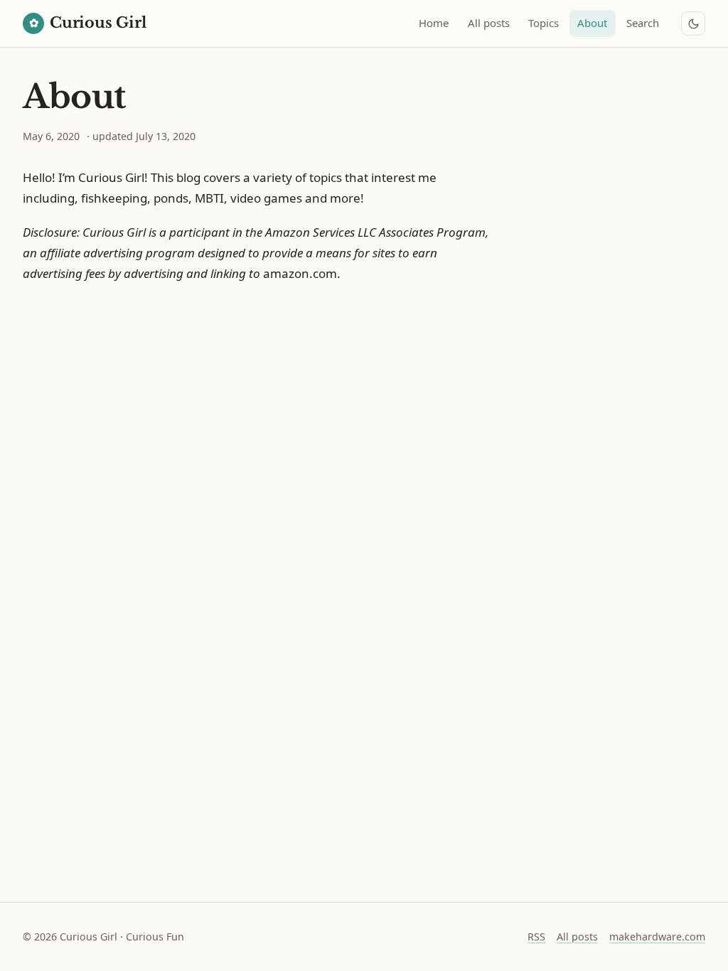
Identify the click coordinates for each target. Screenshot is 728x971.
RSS (536, 936)
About (592, 23)
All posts (489, 23)
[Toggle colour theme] (693, 23)
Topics (543, 23)
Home (434, 23)
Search (642, 23)
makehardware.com (657, 936)
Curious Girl (87, 23)
